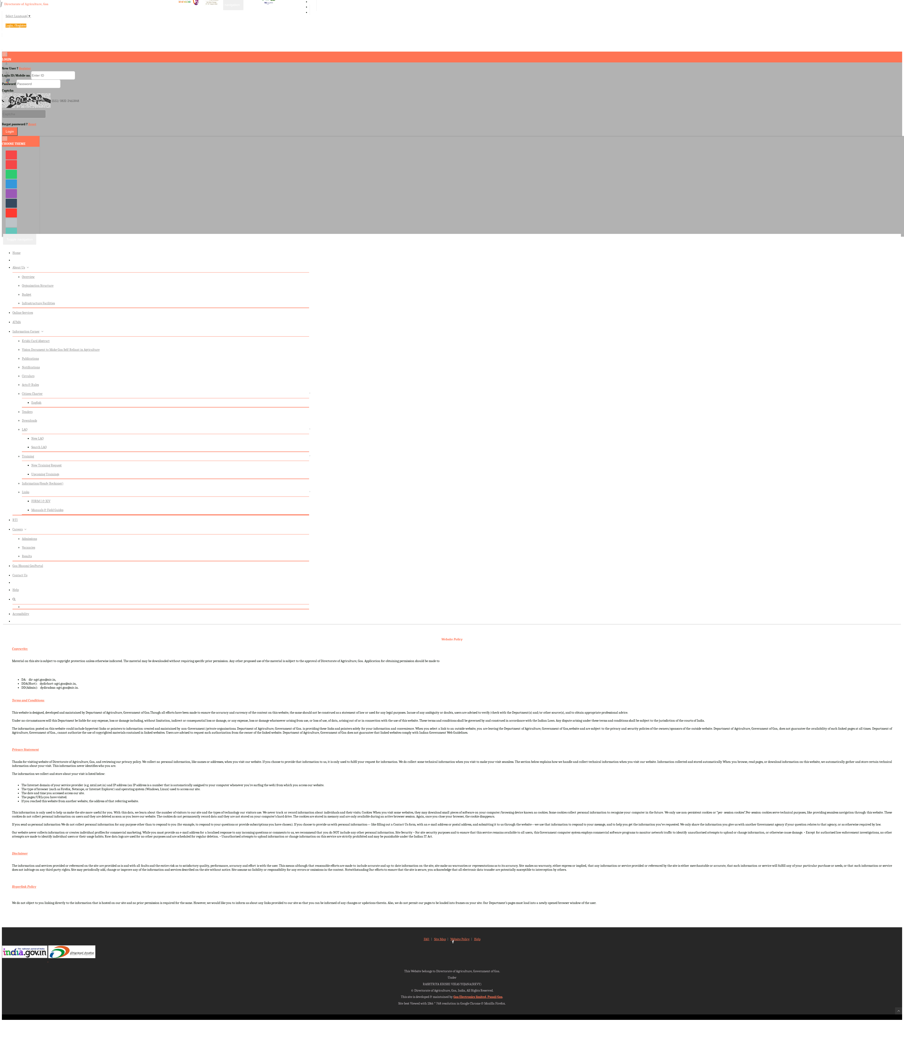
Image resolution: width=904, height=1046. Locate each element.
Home (16, 253)
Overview (28, 277)
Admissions (29, 539)
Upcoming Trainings (45, 474)
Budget (26, 295)
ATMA (16, 322)
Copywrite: (20, 649)
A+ (7, 73)
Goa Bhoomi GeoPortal (27, 566)
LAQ (24, 429)
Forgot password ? (19, 124)
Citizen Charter (32, 394)
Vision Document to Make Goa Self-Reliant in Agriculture (61, 350)
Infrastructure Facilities (38, 303)
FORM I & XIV (40, 501)
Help (15, 590)
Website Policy (452, 639)
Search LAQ (39, 447)
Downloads (29, 421)
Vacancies (28, 547)
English (36, 403)
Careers (17, 529)
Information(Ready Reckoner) (42, 483)
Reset (32, 124)
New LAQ (37, 438)
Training (28, 456)
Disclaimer (20, 853)
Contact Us (19, 575)
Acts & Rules (30, 385)
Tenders (27, 412)
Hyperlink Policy (24, 887)
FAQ (427, 939)
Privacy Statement (25, 750)
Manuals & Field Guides (47, 510)
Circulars (28, 376)
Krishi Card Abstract (36, 341)
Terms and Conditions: (28, 700)
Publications (30, 359)
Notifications (31, 367)
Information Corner (26, 332)
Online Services (22, 313)
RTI (15, 520)
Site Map (440, 939)
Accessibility (20, 614)
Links (25, 492)
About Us (18, 267)
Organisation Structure (37, 286)
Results (27, 556)
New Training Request (46, 465)
